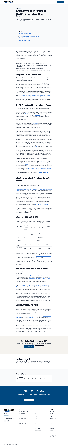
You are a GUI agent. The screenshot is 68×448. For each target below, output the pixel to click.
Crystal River (52, 430)
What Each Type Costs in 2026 (24, 37)
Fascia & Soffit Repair (23, 421)
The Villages (52, 426)
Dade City (52, 425)
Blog (44, 1)
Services (26, 1)
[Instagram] (8, 421)
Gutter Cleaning (22, 413)
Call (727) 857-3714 (60, 1)
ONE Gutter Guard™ (23, 425)
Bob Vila (26, 164)
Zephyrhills (52, 423)
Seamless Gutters (22, 420)
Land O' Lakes (52, 421)
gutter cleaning (19, 329)
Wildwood (52, 428)
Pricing (36, 418)
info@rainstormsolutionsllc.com (9, 418)
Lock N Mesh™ (22, 426)
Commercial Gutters (22, 423)
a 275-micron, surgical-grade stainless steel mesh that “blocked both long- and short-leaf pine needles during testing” (34, 189)
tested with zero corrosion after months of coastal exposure (39, 168)
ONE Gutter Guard (32, 317)
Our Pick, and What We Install (24, 40)
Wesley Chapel (52, 420)
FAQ (35, 413)
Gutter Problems (36, 1)
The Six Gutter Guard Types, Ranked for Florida (28, 34)
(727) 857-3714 (40, 172)
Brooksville (52, 413)
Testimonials (37, 416)
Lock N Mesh (29, 318)
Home (22, 1)
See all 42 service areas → (54, 431)
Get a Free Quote (39, 346)
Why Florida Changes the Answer (25, 33)
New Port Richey (53, 418)
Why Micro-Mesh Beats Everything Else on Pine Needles (29, 36)
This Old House (37, 115)
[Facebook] (5, 421)
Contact (47, 1)
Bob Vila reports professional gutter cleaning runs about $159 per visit (29, 275)
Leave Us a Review (38, 425)
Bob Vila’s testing (28, 113)
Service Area (30, 1)
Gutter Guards (21, 416)
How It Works (37, 420)
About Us (36, 411)
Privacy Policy (37, 428)
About (41, 1)
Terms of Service (38, 430)
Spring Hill (52, 411)
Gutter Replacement (23, 418)
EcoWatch (33, 126)
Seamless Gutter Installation (24, 411)
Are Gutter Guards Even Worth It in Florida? (27, 39)
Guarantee (36, 421)
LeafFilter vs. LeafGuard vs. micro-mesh (43, 256)
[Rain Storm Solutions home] (8, 2)
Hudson (51, 416)
